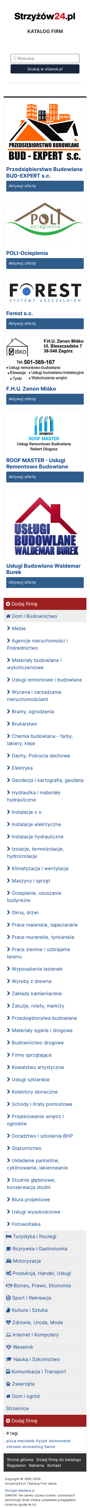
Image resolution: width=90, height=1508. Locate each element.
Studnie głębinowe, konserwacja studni (31, 1183)
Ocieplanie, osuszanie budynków (34, 896)
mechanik (26, 1440)
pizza (11, 1440)
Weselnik (22, 1347)
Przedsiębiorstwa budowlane (43, 1018)
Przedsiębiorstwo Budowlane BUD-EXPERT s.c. (44, 172)
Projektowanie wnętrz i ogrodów (35, 1120)
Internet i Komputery (35, 1335)
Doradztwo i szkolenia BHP (41, 1136)
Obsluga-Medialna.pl (20, 1490)
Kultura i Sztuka (29, 1310)
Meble (18, 628)
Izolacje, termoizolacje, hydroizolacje (35, 852)
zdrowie (13, 1446)
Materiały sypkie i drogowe (41, 1030)
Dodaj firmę (23, 604)
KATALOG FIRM (45, 31)
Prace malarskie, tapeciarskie (44, 925)
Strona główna (20, 1459)
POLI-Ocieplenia (27, 253)
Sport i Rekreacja (31, 1298)
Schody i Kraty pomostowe (41, 1104)
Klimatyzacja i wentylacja (39, 868)
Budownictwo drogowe (37, 1043)
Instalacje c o (26, 812)
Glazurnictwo (26, 1148)
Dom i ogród (25, 1396)
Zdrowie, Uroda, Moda (37, 1322)
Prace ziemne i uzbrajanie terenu (38, 953)
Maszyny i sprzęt (30, 881)
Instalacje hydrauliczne (37, 837)
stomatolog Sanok (38, 1446)
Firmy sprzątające (31, 1055)
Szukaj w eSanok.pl (45, 69)
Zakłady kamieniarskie (36, 993)
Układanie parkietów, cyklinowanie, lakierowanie (37, 1164)
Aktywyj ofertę (22, 185)
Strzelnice (17, 1408)
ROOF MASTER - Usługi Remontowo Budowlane (37, 463)
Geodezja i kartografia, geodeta (47, 780)
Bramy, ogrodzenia (32, 711)
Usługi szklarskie (30, 1079)
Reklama (36, 1465)
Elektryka (21, 768)
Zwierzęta (23, 1384)
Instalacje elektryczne (35, 824)
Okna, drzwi (24, 912)
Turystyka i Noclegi (34, 1236)
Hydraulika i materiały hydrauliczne (33, 796)
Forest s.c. (19, 313)
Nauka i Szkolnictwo (36, 1359)
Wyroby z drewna (30, 981)
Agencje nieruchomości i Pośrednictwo (37, 644)
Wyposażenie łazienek (36, 969)
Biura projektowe (30, 1199)
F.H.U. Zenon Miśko (31, 389)
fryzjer (42, 1440)
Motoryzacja (26, 1261)
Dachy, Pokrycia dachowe (40, 756)
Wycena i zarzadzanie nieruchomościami (34, 695)
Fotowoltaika (25, 1224)
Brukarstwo (23, 724)
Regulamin (16, 1465)
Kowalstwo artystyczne (37, 1067)
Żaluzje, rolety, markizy (37, 1006)
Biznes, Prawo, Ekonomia (41, 1285)
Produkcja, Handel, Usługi (41, 1273)
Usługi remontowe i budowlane (46, 680)
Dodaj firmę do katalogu (58, 1459)
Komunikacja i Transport (38, 1372)
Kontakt (54, 1465)
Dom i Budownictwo (34, 616)
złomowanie (60, 1440)
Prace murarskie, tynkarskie (42, 937)
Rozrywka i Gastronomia (39, 1249)
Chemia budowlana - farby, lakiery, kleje (40, 739)
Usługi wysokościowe (35, 1212)
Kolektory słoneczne (34, 1092)
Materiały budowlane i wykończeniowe (34, 663)
